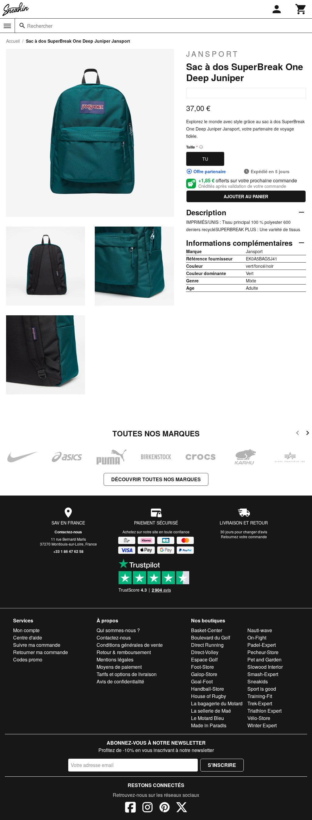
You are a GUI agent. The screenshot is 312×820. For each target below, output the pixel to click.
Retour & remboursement (124, 652)
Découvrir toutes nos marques (156, 479)
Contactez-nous (68, 531)
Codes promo (27, 659)
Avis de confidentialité (120, 681)
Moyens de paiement (119, 666)
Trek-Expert (259, 703)
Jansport (212, 54)
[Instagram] (147, 808)
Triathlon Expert (264, 710)
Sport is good (261, 688)
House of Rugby (208, 696)
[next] (307, 433)
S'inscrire (222, 764)
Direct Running (207, 644)
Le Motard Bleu (207, 718)
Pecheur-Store (262, 652)
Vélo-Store (258, 718)
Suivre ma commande (36, 644)
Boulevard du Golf (210, 637)
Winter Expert (262, 725)
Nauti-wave (259, 630)
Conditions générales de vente (130, 644)
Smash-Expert (262, 674)
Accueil (13, 41)
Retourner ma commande (40, 652)
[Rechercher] (22, 26)
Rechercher (39, 25)
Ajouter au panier (246, 196)
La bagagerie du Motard (217, 703)
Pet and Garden (264, 659)
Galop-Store (204, 674)
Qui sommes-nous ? (118, 630)
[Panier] (301, 9)
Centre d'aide (27, 637)
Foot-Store (202, 666)
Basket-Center (206, 630)
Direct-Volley (204, 652)
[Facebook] (130, 808)
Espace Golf (204, 659)
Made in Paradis (208, 725)
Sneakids (257, 681)
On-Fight (256, 637)
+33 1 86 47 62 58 (68, 551)
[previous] (297, 433)
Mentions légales (115, 659)
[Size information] (201, 147)
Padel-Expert (261, 644)
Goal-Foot (202, 681)
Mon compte (26, 630)
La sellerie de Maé (211, 710)
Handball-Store (207, 688)
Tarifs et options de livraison (127, 674)
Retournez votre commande (244, 536)
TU (205, 159)
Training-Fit (259, 696)
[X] (182, 808)
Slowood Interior (265, 666)
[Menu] (7, 26)
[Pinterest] (164, 808)
